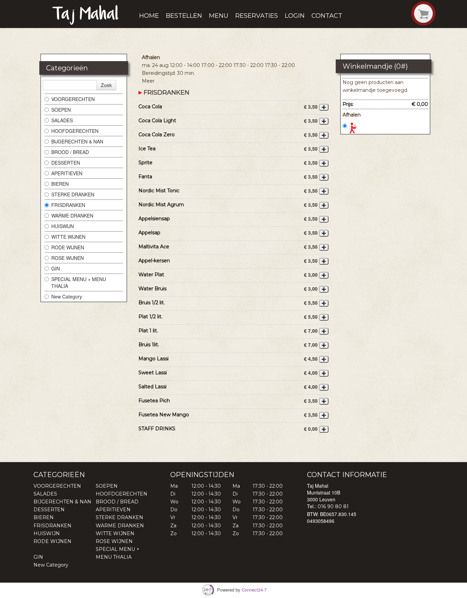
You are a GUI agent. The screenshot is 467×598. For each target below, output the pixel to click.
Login (295, 15)
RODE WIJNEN (67, 247)
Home (149, 15)
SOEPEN (61, 109)
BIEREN (60, 183)
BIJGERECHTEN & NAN (77, 141)
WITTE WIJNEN (68, 236)
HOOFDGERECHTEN (74, 130)
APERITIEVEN (66, 173)
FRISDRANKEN (68, 204)
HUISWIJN (62, 226)
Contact (326, 15)
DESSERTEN (65, 162)
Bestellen (184, 15)
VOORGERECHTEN (73, 99)
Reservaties (256, 15)
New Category (66, 296)
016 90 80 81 (333, 506)
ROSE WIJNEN (67, 257)
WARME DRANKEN (72, 215)
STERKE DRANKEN (72, 194)
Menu (218, 15)
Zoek (106, 85)
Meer (148, 81)
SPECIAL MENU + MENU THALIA (78, 282)
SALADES (62, 120)
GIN (55, 268)
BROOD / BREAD (70, 152)
